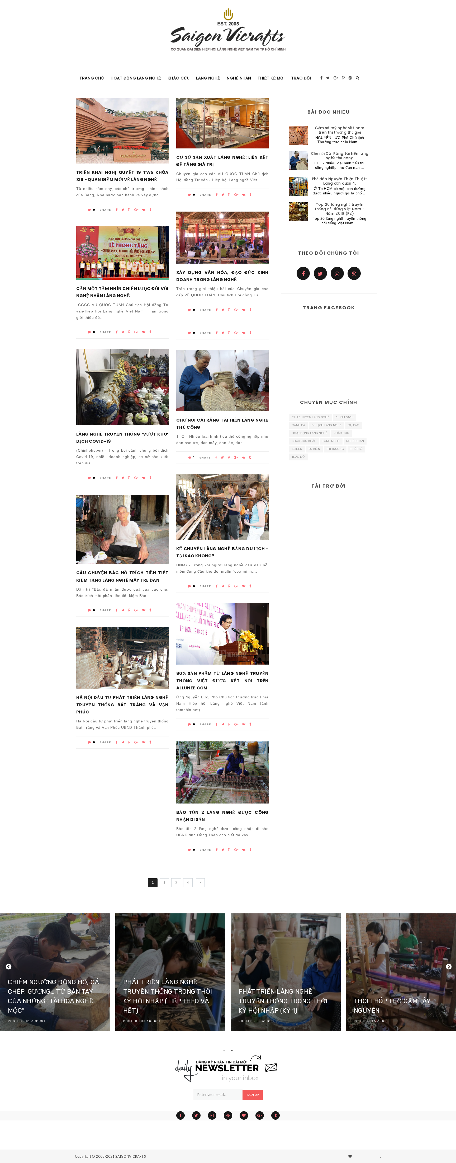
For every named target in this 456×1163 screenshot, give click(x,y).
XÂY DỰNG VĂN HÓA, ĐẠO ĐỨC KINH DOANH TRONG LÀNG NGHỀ (222, 276)
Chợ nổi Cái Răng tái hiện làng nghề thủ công (222, 423)
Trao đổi (301, 78)
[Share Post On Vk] (143, 210)
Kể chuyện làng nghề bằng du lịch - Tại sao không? (222, 552)
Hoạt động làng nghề (136, 78)
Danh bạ (298, 425)
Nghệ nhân (239, 78)
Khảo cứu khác (304, 441)
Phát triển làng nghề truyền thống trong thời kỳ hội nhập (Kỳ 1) (283, 1001)
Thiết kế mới (271, 78)
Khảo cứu (341, 433)
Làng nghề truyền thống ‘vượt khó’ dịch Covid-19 (122, 437)
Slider (297, 449)
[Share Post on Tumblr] (150, 210)
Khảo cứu (178, 78)
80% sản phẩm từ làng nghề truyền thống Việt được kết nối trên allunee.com (222, 680)
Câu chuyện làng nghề (310, 417)
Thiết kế (356, 449)
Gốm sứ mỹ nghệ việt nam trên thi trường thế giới (339, 130)
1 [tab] (224, 1050)
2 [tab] (232, 1050)
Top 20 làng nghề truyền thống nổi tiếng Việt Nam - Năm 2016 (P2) (339, 209)
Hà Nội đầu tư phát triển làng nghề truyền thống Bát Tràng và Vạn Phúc (122, 704)
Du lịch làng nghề (326, 425)
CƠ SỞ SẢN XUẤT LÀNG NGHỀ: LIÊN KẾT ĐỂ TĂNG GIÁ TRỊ (222, 160)
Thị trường (335, 449)
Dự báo (353, 425)
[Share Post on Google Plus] (136, 210)
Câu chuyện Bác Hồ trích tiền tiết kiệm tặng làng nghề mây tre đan (122, 576)
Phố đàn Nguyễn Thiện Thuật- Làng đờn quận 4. (340, 181)
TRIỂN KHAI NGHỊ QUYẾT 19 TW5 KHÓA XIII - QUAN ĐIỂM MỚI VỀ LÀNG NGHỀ (122, 176)
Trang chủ (91, 78)
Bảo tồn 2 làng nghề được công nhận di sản (222, 816)
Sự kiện (314, 449)
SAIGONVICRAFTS (130, 1156)
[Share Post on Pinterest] (129, 210)
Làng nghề (208, 78)
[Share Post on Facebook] (117, 210)
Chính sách (345, 417)
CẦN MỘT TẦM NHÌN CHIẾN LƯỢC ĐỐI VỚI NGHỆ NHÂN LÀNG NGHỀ (122, 292)
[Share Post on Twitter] (122, 210)
